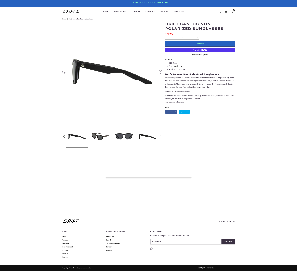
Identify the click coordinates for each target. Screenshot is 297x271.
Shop (105, 11)
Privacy (109, 247)
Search (108, 240)
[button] (64, 72)
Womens (65, 240)
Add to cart (200, 44)
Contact (109, 250)
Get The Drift (111, 236)
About (137, 11)
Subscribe (228, 242)
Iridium (65, 250)
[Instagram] (226, 11)
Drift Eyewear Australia (82, 268)
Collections (120, 11)
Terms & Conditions (113, 243)
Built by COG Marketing (205, 268)
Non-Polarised (67, 247)
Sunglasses (178, 66)
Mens (64, 236)
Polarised (179, 11)
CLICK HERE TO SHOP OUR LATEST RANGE (149, 3)
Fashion (164, 11)
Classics (150, 11)
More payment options (200, 54)
